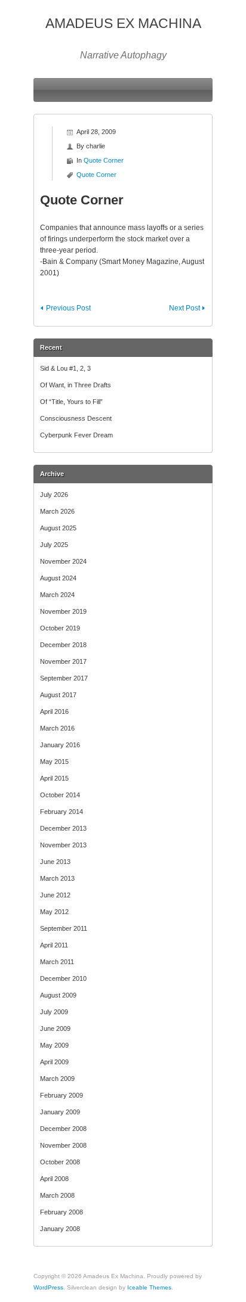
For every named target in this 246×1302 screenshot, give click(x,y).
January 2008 (60, 1228)
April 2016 (54, 711)
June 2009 (55, 1028)
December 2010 (63, 978)
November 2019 (63, 611)
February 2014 (61, 811)
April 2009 (54, 1061)
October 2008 (60, 1162)
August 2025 (58, 528)
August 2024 (58, 578)
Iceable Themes (149, 1287)
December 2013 (63, 828)
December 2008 (63, 1128)
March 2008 (57, 1195)
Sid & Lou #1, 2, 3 (65, 368)
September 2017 (64, 678)
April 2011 (54, 945)
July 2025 (54, 544)
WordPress (48, 1287)
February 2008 (61, 1212)
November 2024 (63, 561)
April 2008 (54, 1178)
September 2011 (63, 928)
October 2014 (60, 794)
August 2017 (58, 694)
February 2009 (61, 1095)
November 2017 (63, 661)
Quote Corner (104, 160)
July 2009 (54, 1011)
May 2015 (54, 761)
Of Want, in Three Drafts (75, 385)
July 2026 (54, 494)
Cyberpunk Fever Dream (76, 435)
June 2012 (55, 895)
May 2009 (54, 1045)
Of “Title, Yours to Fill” (71, 401)
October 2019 (60, 628)
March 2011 (57, 961)
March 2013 (57, 878)
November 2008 (63, 1145)
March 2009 (57, 1078)
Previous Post (68, 308)
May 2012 (54, 911)
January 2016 (60, 744)
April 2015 (54, 778)
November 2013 (63, 845)
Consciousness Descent (76, 418)
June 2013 (55, 861)
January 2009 (60, 1111)
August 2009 (58, 995)
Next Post (184, 308)
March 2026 (57, 511)
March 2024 (57, 594)
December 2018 (63, 644)
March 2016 (57, 728)
